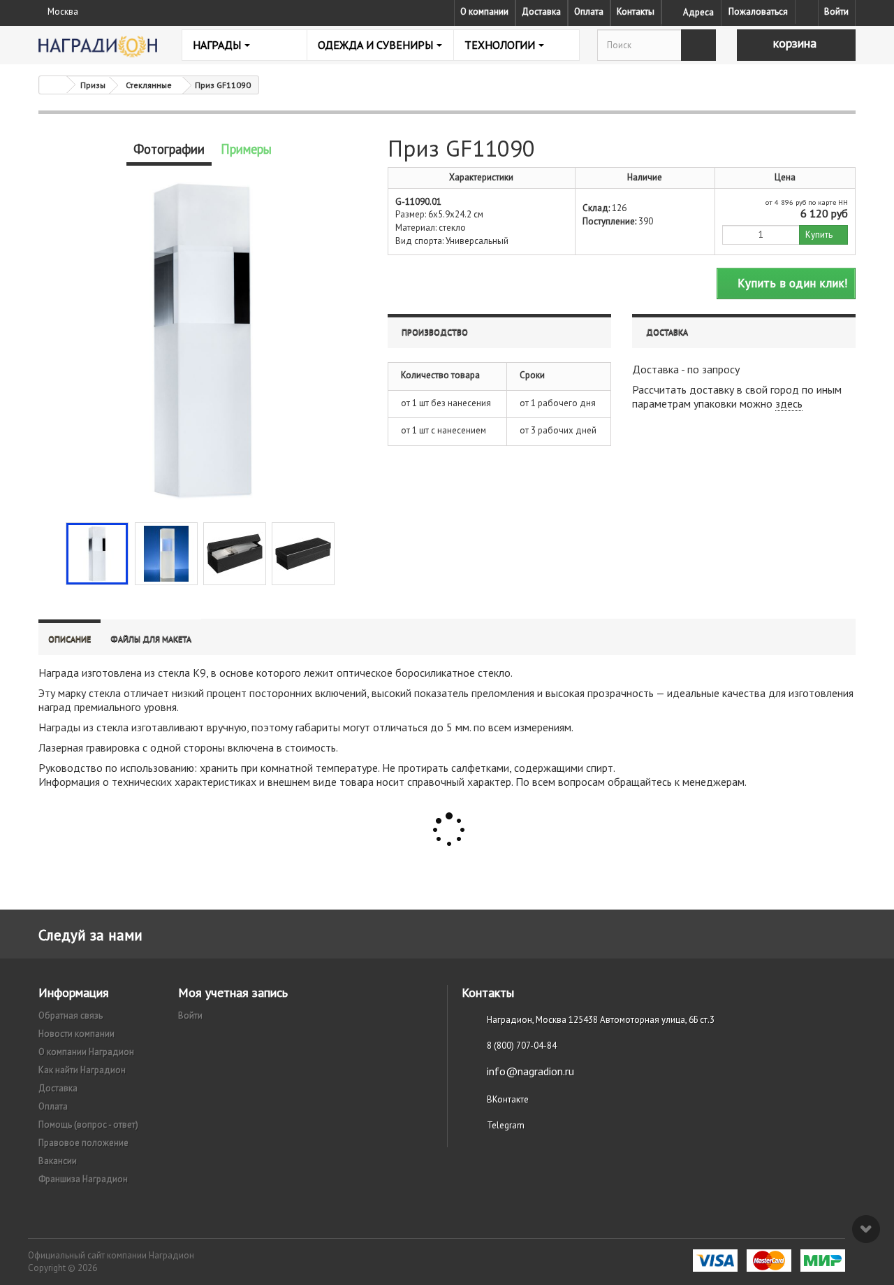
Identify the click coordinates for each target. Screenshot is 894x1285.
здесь (789, 403)
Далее (346, 552)
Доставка (541, 11)
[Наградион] (97, 46)
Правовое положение (83, 1143)
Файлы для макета (150, 638)
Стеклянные (149, 85)
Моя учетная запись (233, 992)
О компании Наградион (86, 1052)
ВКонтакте (508, 1099)
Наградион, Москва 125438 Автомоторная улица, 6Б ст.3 (601, 1020)
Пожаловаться (758, 11)
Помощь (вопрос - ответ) (88, 1124)
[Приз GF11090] (97, 553)
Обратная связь (70, 1015)
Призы (92, 85)
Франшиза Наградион (83, 1179)
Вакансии (57, 1161)
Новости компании (76, 1034)
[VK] (807, 12)
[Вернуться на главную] (53, 85)
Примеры (246, 149)
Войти (836, 11)
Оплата (588, 11)
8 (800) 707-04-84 (522, 1045)
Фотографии (169, 149)
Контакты (635, 11)
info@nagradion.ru (530, 1071)
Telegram (506, 1125)
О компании (484, 11)
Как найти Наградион (82, 1070)
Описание (69, 638)
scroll (866, 1229)
